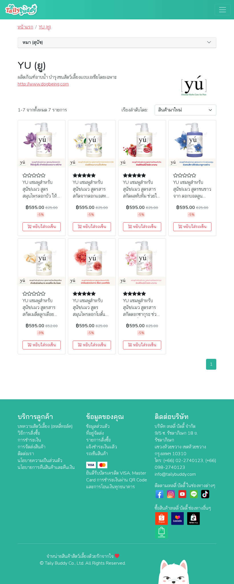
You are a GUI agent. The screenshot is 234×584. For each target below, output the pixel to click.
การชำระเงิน (29, 440)
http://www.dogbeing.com (43, 84)
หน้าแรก (25, 27)
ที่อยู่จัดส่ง (95, 433)
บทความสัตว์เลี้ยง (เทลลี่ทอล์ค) (45, 426)
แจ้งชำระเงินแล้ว (101, 447)
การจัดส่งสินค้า (31, 447)
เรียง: (135, 110)
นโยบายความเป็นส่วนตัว (40, 460)
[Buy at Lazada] (177, 518)
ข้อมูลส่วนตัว (98, 426)
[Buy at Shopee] (161, 518)
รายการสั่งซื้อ (98, 440)
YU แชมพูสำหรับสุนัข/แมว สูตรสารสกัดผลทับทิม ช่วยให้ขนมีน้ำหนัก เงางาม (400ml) (141, 196)
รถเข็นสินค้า (97, 454)
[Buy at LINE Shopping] (161, 532)
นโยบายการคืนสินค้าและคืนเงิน (46, 467)
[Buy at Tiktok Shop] (193, 518)
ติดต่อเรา (26, 454)
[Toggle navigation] (223, 9)
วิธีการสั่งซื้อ (29, 433)
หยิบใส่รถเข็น (43, 226)
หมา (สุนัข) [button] (33, 42)
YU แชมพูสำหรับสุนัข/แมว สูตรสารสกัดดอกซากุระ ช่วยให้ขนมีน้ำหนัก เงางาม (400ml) (141, 314)
